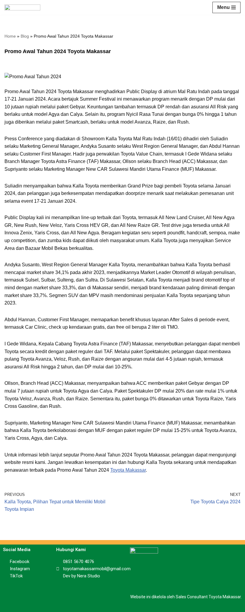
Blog (25, 36)
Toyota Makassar (128, 470)
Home (10, 36)
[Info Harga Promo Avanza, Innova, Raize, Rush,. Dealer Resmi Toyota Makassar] (22, 7)
